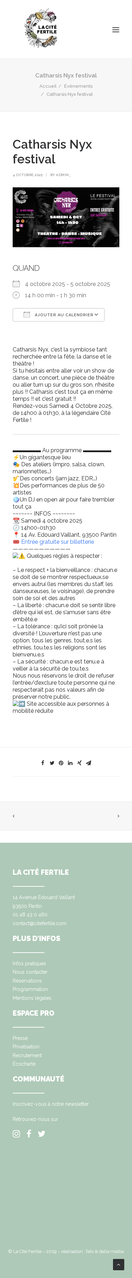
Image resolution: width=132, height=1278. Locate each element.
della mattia (111, 1251)
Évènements (78, 86)
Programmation (30, 989)
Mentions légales (32, 998)
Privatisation (26, 1046)
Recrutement (27, 1055)
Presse (20, 1038)
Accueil (48, 86)
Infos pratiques (29, 963)
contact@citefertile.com (40, 923)
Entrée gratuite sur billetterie (57, 541)
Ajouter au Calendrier (63, 315)
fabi (90, 1251)
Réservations (27, 981)
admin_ (63, 175)
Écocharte (24, 1064)
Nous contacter (30, 972)
